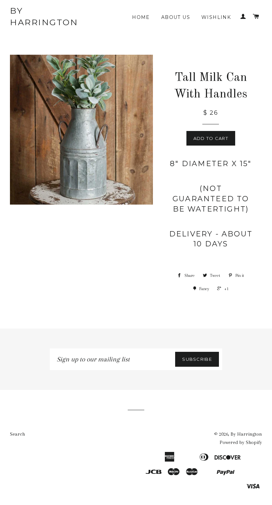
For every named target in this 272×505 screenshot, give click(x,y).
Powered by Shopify (241, 442)
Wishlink (216, 17)
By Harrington (44, 16)
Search (17, 434)
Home (141, 17)
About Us (175, 17)
